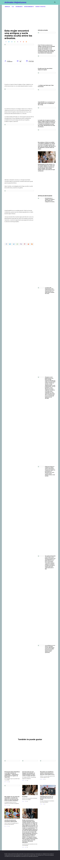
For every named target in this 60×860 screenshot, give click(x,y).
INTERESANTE (19, 6)
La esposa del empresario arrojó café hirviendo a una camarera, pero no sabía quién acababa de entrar (49, 290)
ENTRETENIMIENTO (29, 6)
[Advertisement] (30, 20)
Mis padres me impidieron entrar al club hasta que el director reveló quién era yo (47, 773)
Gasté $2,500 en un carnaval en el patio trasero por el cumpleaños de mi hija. (46, 103)
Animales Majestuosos (15, 2)
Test (13, 6)
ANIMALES (7, 6)
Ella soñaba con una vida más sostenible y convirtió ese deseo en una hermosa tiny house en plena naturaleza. (12, 798)
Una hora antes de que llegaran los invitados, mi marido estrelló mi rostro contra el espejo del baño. (28, 773)
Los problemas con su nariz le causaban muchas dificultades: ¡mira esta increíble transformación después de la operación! (50, 649)
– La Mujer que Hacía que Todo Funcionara (46, 86)
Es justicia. (25, 796)
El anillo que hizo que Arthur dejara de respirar (45, 69)
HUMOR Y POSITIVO (40, 6)
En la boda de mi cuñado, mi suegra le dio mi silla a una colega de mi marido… (50, 200)
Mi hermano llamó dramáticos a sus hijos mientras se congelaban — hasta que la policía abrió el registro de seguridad (12, 774)
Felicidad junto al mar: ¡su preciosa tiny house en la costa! (46, 798)
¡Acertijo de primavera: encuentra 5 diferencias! (11, 821)
